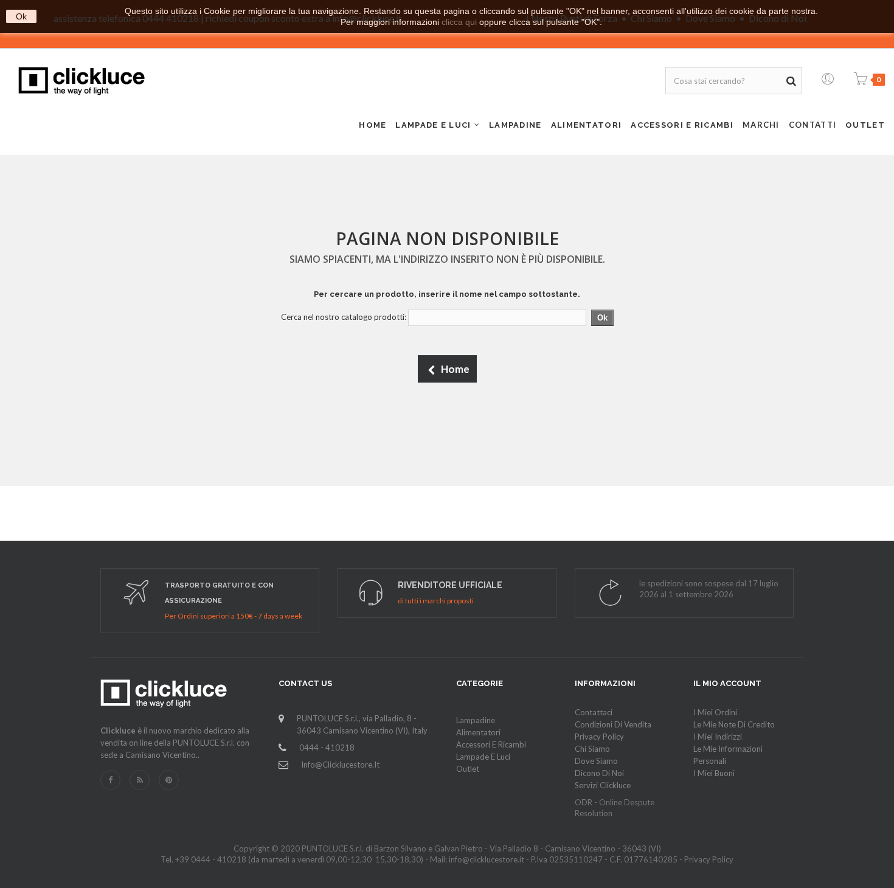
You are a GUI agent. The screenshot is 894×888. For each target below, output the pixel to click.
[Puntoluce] (81, 81)
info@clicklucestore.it (340, 764)
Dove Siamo (596, 761)
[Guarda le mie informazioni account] (827, 76)
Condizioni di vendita (613, 724)
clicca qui (459, 22)
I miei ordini (715, 712)
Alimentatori (478, 732)
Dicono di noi (599, 773)
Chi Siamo (592, 749)
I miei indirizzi (717, 736)
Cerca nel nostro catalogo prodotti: (343, 317)
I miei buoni (714, 773)
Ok (21, 16)
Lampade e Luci (483, 756)
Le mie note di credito (734, 724)
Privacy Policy (599, 736)
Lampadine (475, 720)
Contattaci (593, 712)
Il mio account (727, 683)
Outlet (467, 769)
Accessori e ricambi (491, 744)
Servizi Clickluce (603, 785)
